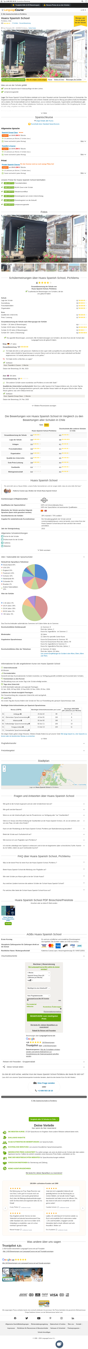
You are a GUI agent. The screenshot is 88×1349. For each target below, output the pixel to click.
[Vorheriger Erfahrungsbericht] (5, 1208)
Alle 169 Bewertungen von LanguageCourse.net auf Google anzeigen (26, 1263)
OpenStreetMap (82, 784)
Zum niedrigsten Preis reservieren (13, 79)
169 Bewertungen (48, 1042)
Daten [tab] (46, 424)
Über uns (71, 1324)
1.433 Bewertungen (49, 1045)
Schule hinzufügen (44, 1332)
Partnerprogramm (73, 1328)
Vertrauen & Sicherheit (57, 1328)
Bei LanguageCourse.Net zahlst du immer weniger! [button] (44, 968)
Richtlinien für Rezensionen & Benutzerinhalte (32, 1328)
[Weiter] (85, 79)
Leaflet (75, 784)
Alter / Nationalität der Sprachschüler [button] (17, 557)
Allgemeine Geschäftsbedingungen (17, 1324)
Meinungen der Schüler (74, 79)
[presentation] (11, 36)
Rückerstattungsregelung (52, 1011)
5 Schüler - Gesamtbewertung (21, 23)
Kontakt (78, 1324)
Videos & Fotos (59, 79)
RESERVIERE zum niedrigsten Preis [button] (44, 1017)
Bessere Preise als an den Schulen (57, 5)
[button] (1, 1)
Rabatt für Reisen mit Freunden (44, 1030)
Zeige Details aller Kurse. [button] (45, 121)
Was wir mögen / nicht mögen (36, 79)
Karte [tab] (41, 424)
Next (83, 239)
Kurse (50, 79)
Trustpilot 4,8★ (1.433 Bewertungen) (27, 5)
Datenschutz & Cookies (57, 1324)
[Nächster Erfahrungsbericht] (83, 1208)
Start (29, 980)
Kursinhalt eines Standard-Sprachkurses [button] (45, 124)
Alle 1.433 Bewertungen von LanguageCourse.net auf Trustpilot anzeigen (28, 1251)
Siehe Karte (32, 28)
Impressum (11, 1328)
